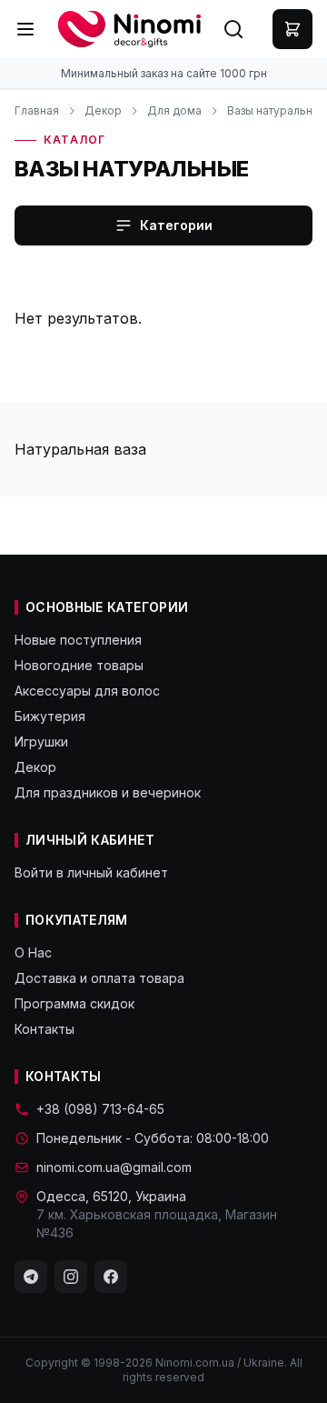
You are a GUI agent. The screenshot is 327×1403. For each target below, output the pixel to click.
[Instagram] (70, 1276)
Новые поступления (78, 639)
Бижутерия (50, 716)
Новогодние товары (79, 665)
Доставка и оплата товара (99, 978)
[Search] (233, 29)
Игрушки (41, 741)
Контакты (44, 1029)
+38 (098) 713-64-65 (100, 1109)
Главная (37, 110)
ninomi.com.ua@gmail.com (114, 1167)
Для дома (174, 110)
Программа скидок (74, 1003)
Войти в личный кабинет (91, 872)
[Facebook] (110, 1276)
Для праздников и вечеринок (108, 792)
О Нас (33, 952)
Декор (103, 110)
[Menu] (25, 29)
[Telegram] (31, 1276)
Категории (176, 225)
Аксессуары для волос (87, 690)
